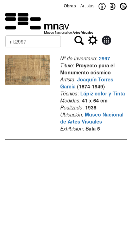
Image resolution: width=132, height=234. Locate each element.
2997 (104, 58)
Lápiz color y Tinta (102, 93)
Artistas (87, 6)
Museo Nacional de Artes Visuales (92, 118)
